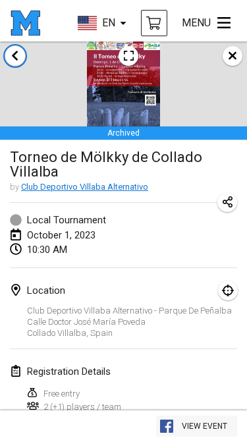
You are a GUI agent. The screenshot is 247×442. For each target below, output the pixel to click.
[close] (232, 56)
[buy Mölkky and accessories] (154, 23)
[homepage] (25, 23)
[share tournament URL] (227, 202)
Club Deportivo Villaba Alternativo (84, 187)
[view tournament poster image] (128, 56)
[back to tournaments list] (15, 56)
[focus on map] (228, 290)
